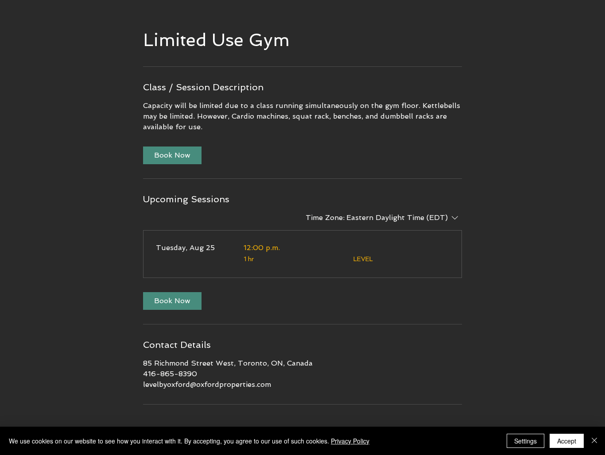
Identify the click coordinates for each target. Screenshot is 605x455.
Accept (566, 440)
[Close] (594, 441)
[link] (172, 155)
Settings (525, 440)
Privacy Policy (350, 440)
